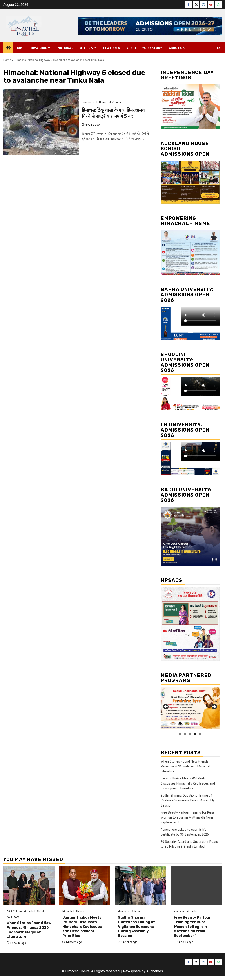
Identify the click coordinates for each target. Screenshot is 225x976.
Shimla (116, 102)
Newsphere (132, 971)
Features (111, 48)
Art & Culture (14, 911)
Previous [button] (166, 707)
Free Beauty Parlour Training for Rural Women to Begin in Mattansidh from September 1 (187, 817)
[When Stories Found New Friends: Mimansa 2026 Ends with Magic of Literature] (29, 885)
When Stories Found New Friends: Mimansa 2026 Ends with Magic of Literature (185, 766)
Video (131, 48)
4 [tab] (195, 734)
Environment (89, 102)
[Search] (218, 48)
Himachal (39, 48)
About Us (177, 48)
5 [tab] (200, 734)
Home (20, 48)
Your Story (152, 48)
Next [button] (214, 707)
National (65, 48)
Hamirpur (179, 911)
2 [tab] (185, 734)
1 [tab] (180, 734)
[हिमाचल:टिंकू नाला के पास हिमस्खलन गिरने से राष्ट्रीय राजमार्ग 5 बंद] (41, 122)
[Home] (8, 48)
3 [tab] (190, 734)
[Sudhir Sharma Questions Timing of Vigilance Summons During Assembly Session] (140, 885)
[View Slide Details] (190, 708)
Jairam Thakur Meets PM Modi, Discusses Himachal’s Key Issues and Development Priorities (188, 783)
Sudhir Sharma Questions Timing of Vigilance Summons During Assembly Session (187, 800)
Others (86, 48)
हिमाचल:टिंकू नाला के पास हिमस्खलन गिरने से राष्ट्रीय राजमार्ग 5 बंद (113, 113)
